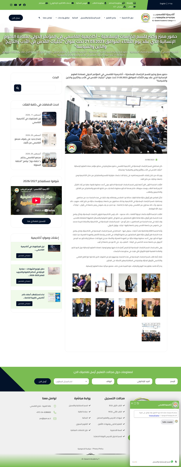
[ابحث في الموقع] (38, 17)
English (163, 3)
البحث (55, 77)
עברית (170, 4)
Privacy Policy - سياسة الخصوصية (90, 448)
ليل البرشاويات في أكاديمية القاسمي (28, 120)
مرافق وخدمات (64, 17)
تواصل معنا (47, 17)
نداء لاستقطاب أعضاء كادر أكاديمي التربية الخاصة (33, 296)
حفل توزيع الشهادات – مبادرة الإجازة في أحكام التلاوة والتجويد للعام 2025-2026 (30, 272)
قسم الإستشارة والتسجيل (90, 17)
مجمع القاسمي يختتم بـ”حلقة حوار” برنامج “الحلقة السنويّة (28, 161)
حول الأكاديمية (127, 17)
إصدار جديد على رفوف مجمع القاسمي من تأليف (28, 141)
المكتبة (75, 17)
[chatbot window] (154, 433)
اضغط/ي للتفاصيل (24, 255)
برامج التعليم (111, 17)
